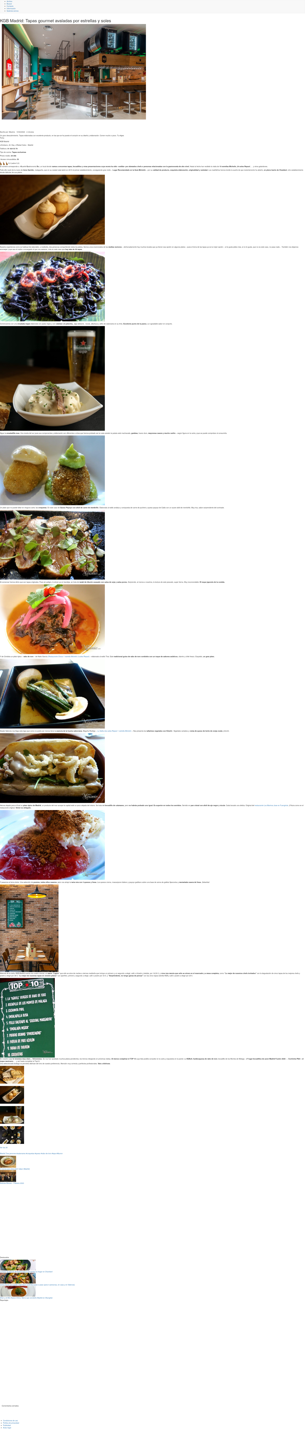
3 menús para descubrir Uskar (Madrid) (15, 1169)
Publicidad (7, 1425)
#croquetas (30, 1153)
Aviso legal (7, 1427)
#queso (37, 1153)
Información (11, 8)
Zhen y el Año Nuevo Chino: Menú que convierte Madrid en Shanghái (26, 1298)
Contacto (10, 6)
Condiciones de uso (10, 1420)
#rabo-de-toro (46, 1153)
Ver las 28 (4, 1147)
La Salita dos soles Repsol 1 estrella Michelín (114, 731)
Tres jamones (11, 1153)
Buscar (9, 3)
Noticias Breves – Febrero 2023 (12, 1183)
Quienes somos (12, 11)
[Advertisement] (58, 125)
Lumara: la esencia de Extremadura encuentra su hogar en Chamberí (26, 1271)
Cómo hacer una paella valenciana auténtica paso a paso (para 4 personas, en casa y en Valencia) (37, 1284)
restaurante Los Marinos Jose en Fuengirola (271, 805)
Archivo (9, 1)
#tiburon (59, 1153)
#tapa (54, 1153)
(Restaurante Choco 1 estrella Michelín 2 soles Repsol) (68, 656)
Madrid (2, 1153)
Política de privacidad (11, 1423)
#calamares (20, 1153)
